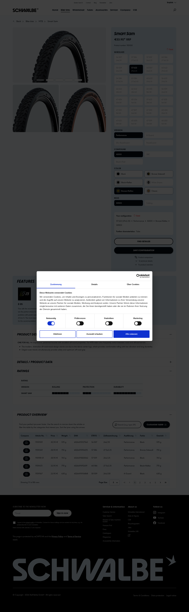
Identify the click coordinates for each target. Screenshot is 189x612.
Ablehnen (57, 334)
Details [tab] (94, 284)
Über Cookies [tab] (133, 284)
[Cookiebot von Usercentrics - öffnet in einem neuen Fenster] (138, 276)
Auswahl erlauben (94, 334)
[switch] (80, 323)
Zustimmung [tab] (56, 284)
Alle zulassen (131, 334)
